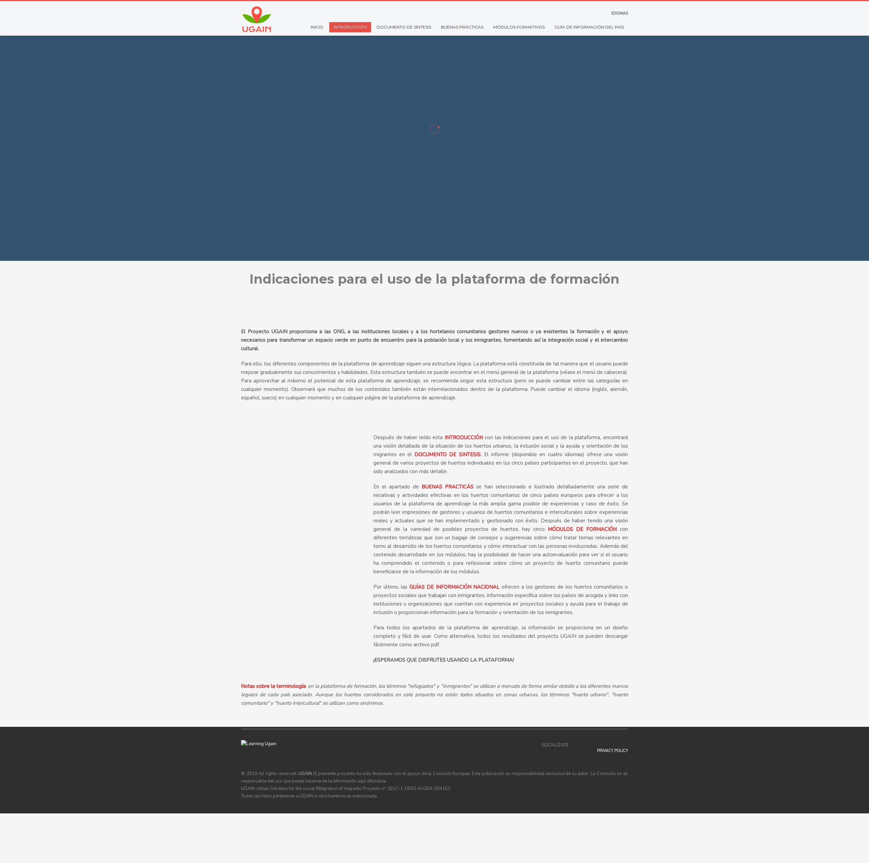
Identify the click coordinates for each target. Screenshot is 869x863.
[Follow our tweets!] (583, 745)
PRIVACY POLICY (612, 750)
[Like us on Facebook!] (573, 745)
